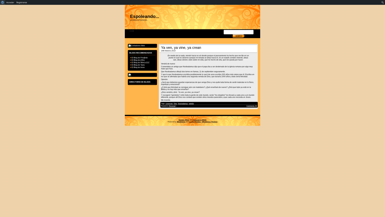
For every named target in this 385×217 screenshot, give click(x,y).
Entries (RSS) (184, 120)
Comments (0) (251, 106)
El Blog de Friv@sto (140, 58)
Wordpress (181, 122)
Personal (172, 106)
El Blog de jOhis (138, 60)
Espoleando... (144, 16)
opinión (191, 103)
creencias (169, 103)
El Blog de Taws (138, 65)
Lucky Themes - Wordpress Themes (203, 122)
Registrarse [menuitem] (21, 2)
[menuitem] (2, 2)
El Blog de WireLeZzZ (140, 62)
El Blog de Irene (138, 67)
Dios (175, 103)
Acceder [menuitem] (10, 2)
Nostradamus (183, 103)
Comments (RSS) (199, 120)
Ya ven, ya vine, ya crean (181, 48)
